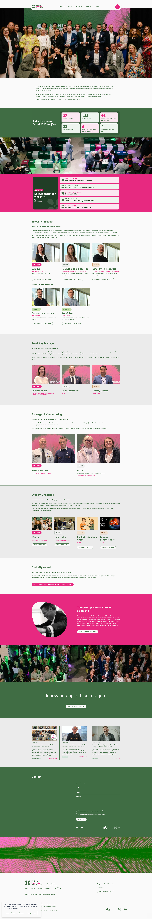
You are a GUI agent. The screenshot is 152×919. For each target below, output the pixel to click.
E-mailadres (100, 887)
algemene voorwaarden (49, 904)
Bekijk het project (40, 545)
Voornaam (79, 783)
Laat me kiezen (10, 913)
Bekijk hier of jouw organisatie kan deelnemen (40, 894)
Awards (61, 6)
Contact (98, 6)
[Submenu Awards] (64, 6)
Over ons (89, 6)
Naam (77, 787)
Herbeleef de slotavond (87, 632)
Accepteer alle (31, 913)
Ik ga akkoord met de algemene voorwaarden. (91, 811)
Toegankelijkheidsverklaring (49, 906)
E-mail (78, 792)
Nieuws (70, 6)
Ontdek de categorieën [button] (76, 706)
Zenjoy (45, 910)
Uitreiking (79, 6)
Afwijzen (21, 913)
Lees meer (52, 758)
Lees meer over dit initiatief (42, 279)
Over (26, 888)
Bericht (78, 796)
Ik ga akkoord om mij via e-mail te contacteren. (91, 814)
